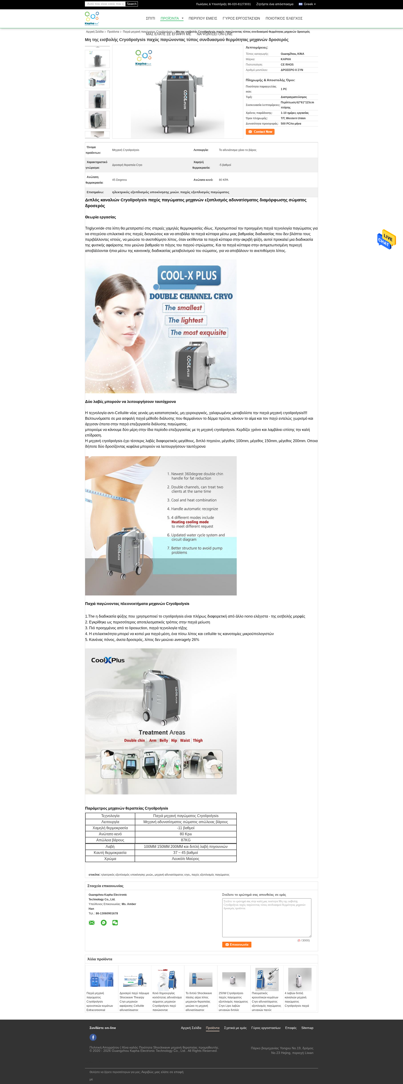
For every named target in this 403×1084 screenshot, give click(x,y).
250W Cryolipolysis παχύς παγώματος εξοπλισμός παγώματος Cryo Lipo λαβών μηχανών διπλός (233, 1002)
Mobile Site (96, 1062)
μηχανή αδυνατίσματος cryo (172, 874)
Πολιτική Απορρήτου (104, 1047)
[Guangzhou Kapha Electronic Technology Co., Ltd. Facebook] (93, 1037)
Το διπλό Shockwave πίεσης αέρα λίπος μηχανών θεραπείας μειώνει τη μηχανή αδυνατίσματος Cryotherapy (199, 1004)
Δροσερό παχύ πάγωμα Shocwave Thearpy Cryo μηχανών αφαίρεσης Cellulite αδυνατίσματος (134, 1002)
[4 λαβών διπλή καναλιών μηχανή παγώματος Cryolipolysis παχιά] (300, 979)
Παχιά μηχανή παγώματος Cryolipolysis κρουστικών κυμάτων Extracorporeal (100, 1002)
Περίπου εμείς (203, 18)
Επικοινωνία (253, 131)
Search (131, 4)
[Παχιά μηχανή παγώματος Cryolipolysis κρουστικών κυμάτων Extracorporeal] (101, 979)
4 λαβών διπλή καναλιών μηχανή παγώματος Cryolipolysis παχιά (297, 999)
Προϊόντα (170, 18)
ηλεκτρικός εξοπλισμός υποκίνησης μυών (127, 874)
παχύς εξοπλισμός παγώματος (210, 874)
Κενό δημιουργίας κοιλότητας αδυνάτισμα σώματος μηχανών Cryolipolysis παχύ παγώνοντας (167, 1002)
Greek (308, 4)
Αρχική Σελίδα (95, 31)
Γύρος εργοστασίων (241, 18)
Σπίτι (150, 18)
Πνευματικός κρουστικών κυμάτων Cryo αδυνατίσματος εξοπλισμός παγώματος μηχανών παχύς (266, 1002)
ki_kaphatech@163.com (295, 1057)
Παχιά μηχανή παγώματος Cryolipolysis (148, 31)
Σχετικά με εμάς (235, 1028)
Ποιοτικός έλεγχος (284, 18)
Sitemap (307, 1028)
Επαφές (291, 1028)
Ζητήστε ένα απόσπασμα (274, 4)
